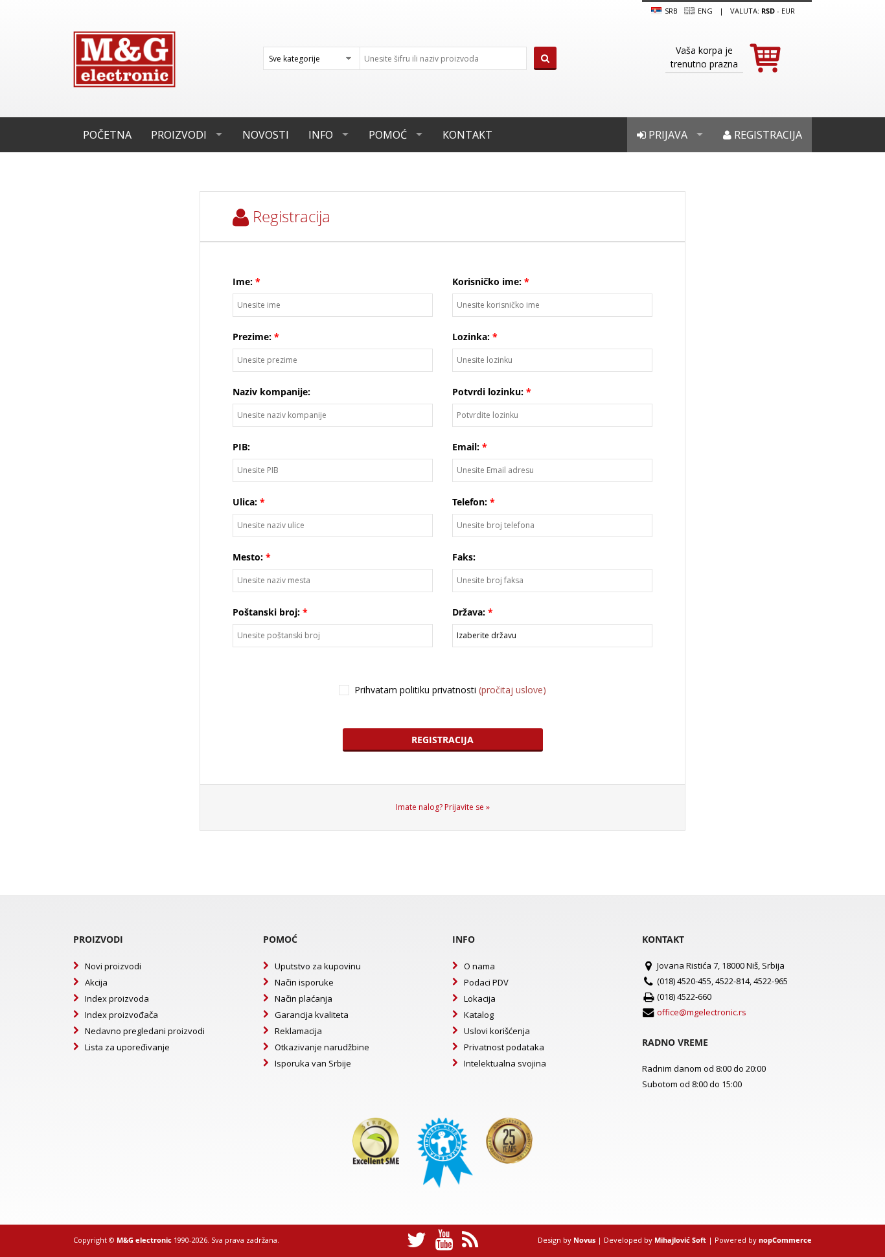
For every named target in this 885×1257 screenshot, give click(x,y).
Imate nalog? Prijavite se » (443, 807)
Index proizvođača (121, 1015)
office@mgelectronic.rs (701, 1012)
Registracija (766, 135)
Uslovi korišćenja (497, 1031)
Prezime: (252, 336)
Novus (584, 1240)
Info (320, 135)
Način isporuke (304, 982)
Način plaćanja (303, 998)
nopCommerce (785, 1240)
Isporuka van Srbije (313, 1063)
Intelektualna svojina (505, 1063)
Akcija (96, 982)
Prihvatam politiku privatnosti (450, 690)
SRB (670, 11)
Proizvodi (179, 135)
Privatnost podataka (504, 1047)
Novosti (265, 135)
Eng (704, 11)
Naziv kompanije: (271, 392)
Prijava (666, 135)
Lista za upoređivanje (127, 1047)
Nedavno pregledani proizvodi (145, 1031)
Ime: (243, 281)
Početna (107, 135)
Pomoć (388, 135)
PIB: (241, 447)
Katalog (479, 1015)
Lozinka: (471, 336)
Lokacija (480, 998)
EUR (788, 11)
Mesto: (248, 557)
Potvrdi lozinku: (487, 392)
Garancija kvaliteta (312, 1015)
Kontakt (467, 135)
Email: (465, 447)
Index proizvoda (117, 998)
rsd (768, 11)
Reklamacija (298, 1031)
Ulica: (245, 502)
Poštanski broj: (266, 612)
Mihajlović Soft (680, 1240)
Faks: (464, 557)
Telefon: (469, 502)
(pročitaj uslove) (512, 690)
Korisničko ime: (487, 281)
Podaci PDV (486, 982)
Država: (468, 612)
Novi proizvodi (113, 966)
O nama (479, 966)
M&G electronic (144, 1240)
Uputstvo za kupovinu (318, 966)
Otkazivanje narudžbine (322, 1047)
